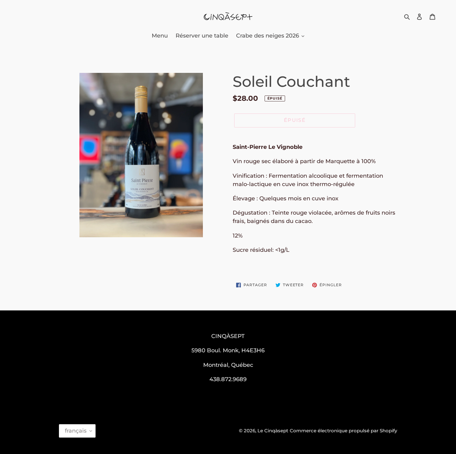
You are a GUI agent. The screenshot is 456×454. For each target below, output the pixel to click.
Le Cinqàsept (272, 431)
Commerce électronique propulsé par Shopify (343, 431)
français (76, 430)
